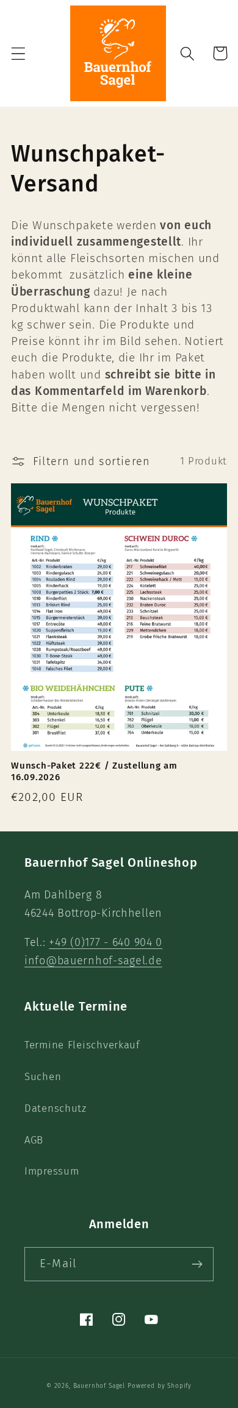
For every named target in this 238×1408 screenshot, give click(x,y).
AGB (33, 1140)
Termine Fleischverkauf (82, 1045)
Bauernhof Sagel (100, 1386)
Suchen (42, 1076)
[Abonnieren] (197, 1264)
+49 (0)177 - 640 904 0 (105, 942)
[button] (18, 53)
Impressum (51, 1171)
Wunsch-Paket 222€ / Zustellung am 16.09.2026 (94, 771)
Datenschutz (55, 1108)
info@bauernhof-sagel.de (93, 960)
